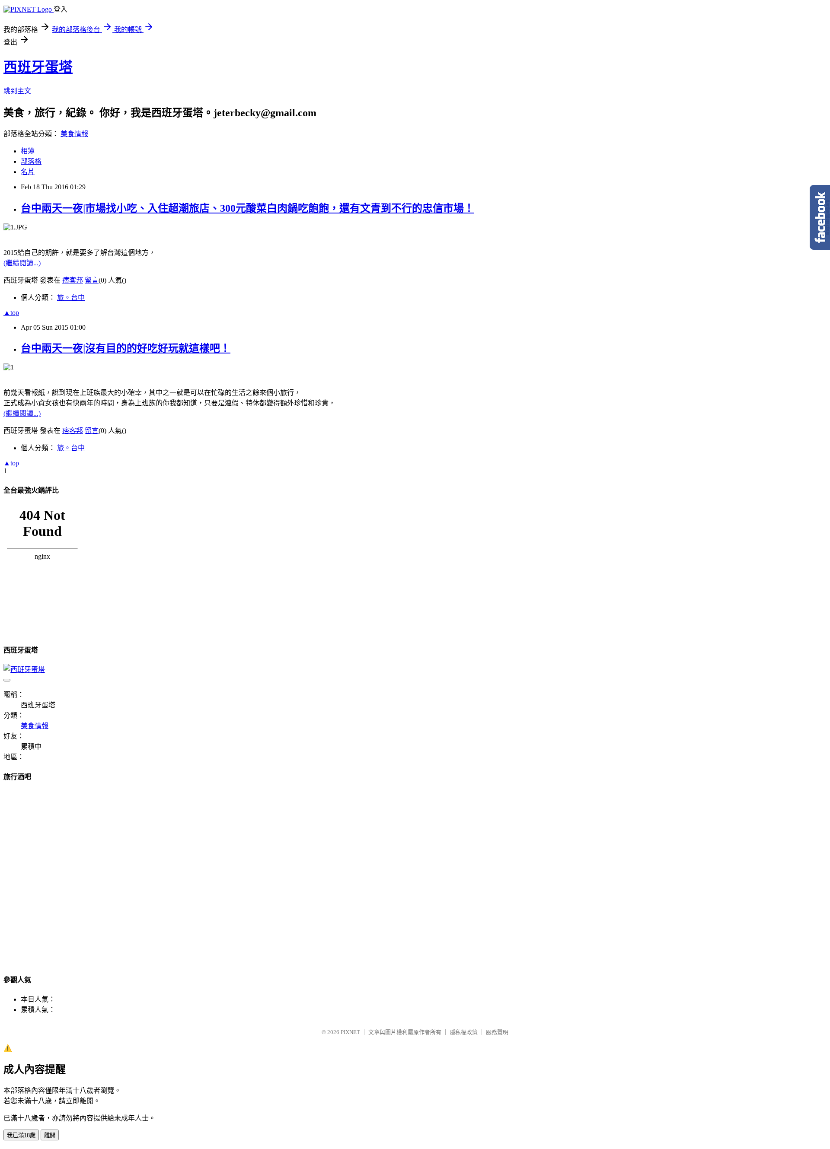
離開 (49, 1135)
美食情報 (74, 133)
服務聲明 (497, 1032)
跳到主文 (17, 91)
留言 (92, 280)
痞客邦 (72, 280)
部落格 (31, 161)
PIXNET (350, 1032)
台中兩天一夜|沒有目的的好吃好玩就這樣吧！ (125, 348)
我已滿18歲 (21, 1135)
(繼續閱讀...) (22, 263)
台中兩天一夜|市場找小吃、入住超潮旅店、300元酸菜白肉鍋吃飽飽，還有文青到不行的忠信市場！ (247, 208)
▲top (11, 312)
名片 (28, 171)
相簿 (28, 151)
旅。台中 (71, 297)
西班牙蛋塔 (38, 67)
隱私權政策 (464, 1032)
